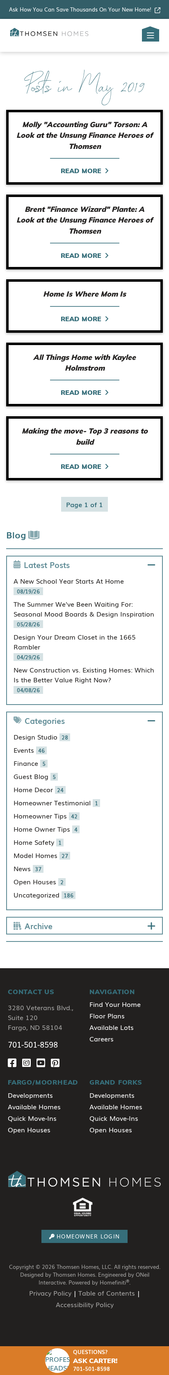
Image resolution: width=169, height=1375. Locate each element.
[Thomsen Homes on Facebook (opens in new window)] (15, 1063)
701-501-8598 (33, 1044)
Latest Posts (47, 564)
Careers (101, 1038)
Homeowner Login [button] (88, 1236)
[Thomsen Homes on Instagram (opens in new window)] (29, 1063)
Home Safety (38, 842)
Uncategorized (43, 895)
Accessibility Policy (85, 1304)
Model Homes (41, 855)
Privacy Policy (50, 1293)
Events (29, 750)
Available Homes (34, 1106)
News (27, 868)
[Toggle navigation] (150, 35)
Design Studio (41, 737)
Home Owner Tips (46, 829)
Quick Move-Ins (32, 1118)
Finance (30, 763)
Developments (30, 1095)
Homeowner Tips (46, 816)
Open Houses (39, 881)
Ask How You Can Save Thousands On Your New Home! (80, 9)
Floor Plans (107, 1015)
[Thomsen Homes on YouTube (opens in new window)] (44, 1063)
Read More (81, 171)
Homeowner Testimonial (56, 802)
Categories (45, 720)
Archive (39, 926)
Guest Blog (35, 776)
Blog (17, 534)
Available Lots (111, 1027)
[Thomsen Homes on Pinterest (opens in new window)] (57, 1063)
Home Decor (39, 789)
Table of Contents (106, 1293)
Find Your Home (115, 1004)
